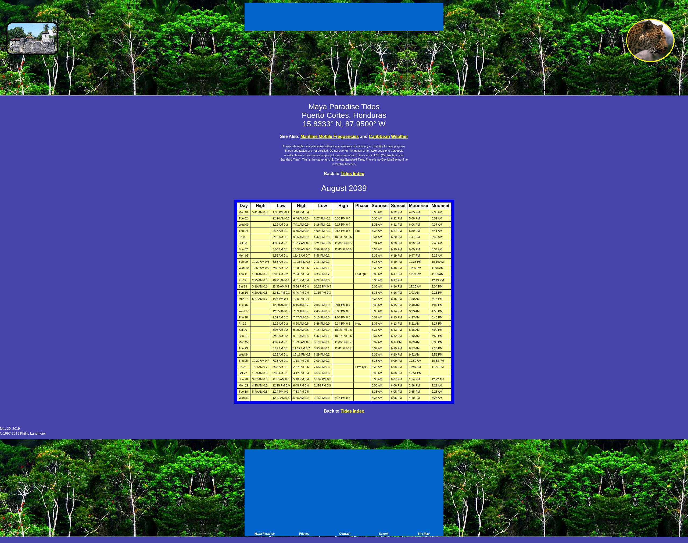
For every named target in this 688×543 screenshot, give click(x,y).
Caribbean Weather (388, 136)
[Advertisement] (345, 15)
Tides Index (352, 173)
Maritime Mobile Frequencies (329, 136)
